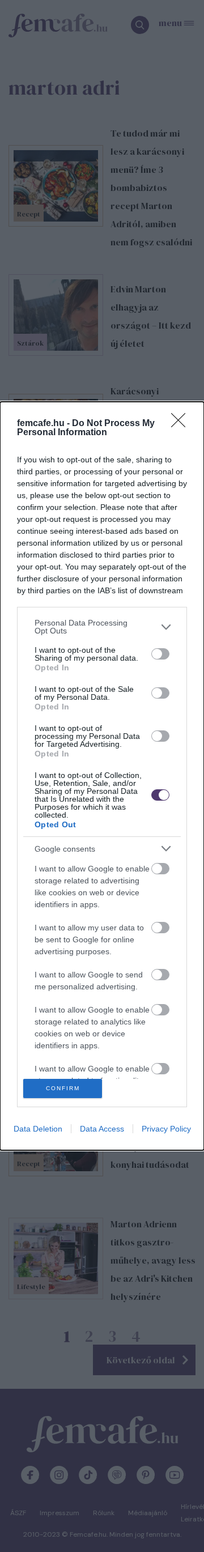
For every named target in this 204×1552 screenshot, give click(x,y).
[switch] (160, 654)
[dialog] (102, 776)
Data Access (102, 1128)
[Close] (182, 424)
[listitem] (102, 627)
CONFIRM (63, 1088)
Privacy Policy (166, 1128)
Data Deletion (38, 1128)
